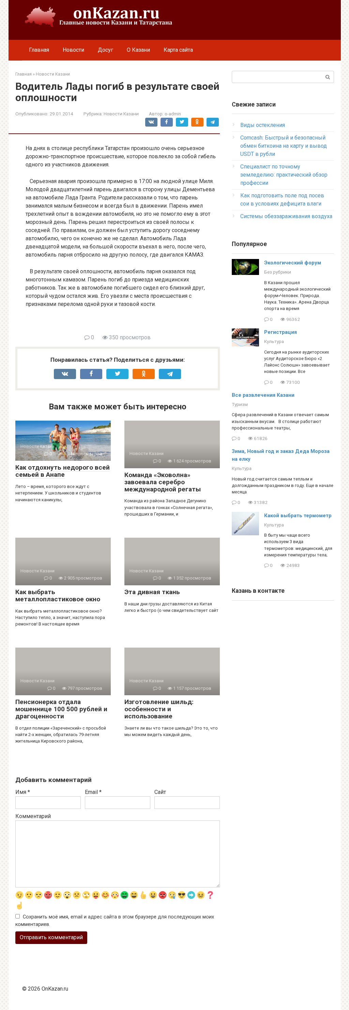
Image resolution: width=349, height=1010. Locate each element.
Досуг (105, 50)
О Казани (138, 50)
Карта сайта (178, 50)
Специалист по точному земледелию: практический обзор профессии (284, 174)
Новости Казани (121, 113)
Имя (22, 792)
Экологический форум (292, 263)
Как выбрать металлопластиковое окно (57, 595)
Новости (73, 50)
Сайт (160, 792)
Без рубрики (277, 272)
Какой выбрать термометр (298, 515)
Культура (274, 341)
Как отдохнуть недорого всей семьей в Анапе (62, 470)
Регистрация (280, 332)
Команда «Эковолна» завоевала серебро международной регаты (162, 482)
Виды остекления (262, 125)
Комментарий (33, 816)
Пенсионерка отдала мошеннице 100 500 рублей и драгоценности (61, 709)
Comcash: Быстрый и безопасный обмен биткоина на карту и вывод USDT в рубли (283, 145)
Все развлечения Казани (263, 395)
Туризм (240, 404)
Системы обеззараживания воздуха (286, 216)
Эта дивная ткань (152, 592)
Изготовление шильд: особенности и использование (159, 709)
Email (93, 792)
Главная (39, 50)
